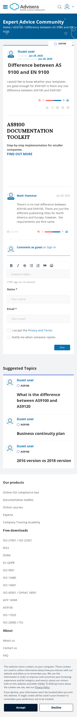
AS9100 (18, 27)
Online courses (13, 507)
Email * (12, 309)
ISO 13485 (9, 577)
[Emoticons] (51, 265)
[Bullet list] (31, 265)
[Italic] (18, 265)
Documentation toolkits (18, 500)
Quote (13, 231)
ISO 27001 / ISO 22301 (17, 540)
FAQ (5, 655)
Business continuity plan (41, 433)
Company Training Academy (21, 522)
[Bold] (11, 265)
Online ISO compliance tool (21, 492)
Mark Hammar (27, 195)
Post (62, 347)
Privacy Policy (42, 687)
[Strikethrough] (24, 265)
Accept (20, 707)
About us (9, 640)
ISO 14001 (9, 585)
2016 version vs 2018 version (44, 460)
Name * (12, 289)
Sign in (51, 247)
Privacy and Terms (40, 330)
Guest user (25, 380)
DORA (7, 555)
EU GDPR (9, 563)
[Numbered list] (38, 265)
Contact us (10, 648)
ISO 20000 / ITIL (13, 622)
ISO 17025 (9, 615)
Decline (56, 707)
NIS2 (6, 548)
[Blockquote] (44, 265)
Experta (8, 515)
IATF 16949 (10, 600)
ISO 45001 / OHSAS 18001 (20, 592)
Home (7, 27)
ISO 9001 (9, 570)
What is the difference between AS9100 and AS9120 (38, 400)
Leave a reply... (21, 274)
